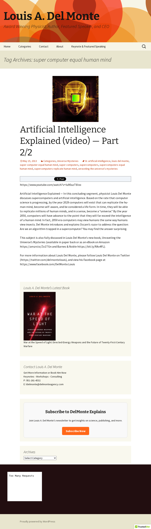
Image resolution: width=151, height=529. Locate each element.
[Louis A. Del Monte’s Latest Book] (40, 316)
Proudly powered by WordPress (37, 521)
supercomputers (89, 164)
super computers (68, 164)
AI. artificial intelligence (97, 161)
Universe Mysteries (67, 161)
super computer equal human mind (39, 164)
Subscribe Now (75, 431)
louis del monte (120, 161)
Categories (24, 46)
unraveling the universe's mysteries (98, 168)
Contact (43, 46)
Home (7, 46)
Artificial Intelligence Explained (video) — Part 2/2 (69, 141)
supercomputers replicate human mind (55, 168)
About (59, 46)
